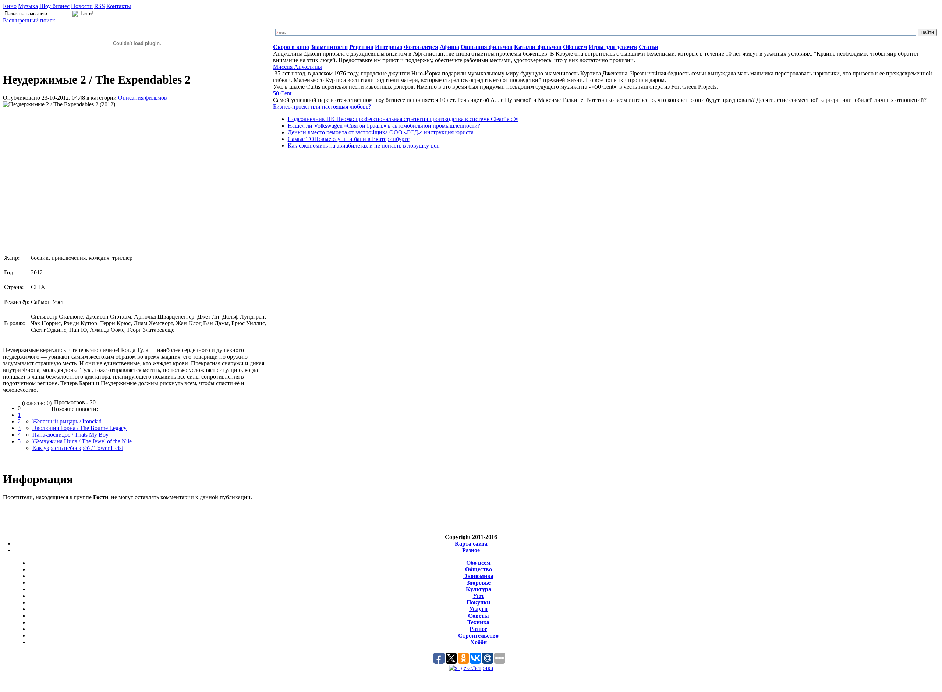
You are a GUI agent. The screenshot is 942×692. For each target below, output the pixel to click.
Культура (478, 589)
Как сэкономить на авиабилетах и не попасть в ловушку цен (364, 145)
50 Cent (282, 93)
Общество (478, 569)
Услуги (478, 609)
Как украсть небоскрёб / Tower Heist (77, 448)
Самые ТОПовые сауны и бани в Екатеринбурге (349, 139)
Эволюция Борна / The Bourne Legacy (79, 428)
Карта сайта (471, 543)
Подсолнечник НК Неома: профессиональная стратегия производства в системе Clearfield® (403, 119)
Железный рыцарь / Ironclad (67, 421)
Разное (471, 550)
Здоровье (479, 582)
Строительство (478, 635)
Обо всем (478, 563)
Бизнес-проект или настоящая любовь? (322, 106)
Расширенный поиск (29, 20)
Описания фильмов (142, 98)
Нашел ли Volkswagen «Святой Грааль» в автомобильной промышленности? (384, 126)
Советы (478, 616)
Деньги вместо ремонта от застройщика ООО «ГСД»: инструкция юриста (381, 132)
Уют (478, 596)
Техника (478, 622)
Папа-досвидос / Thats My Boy (70, 435)
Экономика (478, 576)
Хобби (478, 642)
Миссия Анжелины (297, 67)
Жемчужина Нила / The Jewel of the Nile (82, 441)
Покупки (478, 602)
